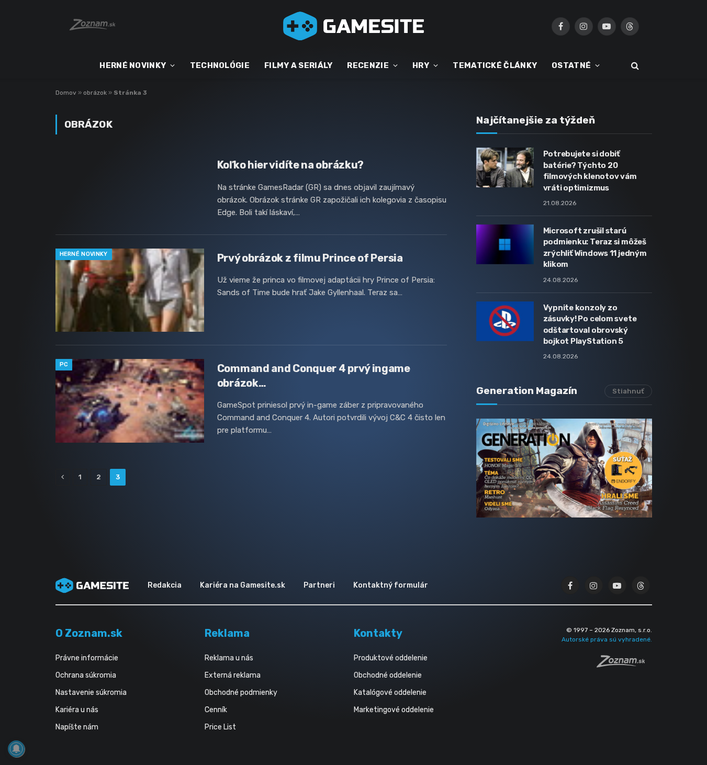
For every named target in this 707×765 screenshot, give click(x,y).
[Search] (634, 65)
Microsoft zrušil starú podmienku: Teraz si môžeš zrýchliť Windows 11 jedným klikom (595, 247)
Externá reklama (233, 675)
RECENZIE (367, 65)
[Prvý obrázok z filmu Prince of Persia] (129, 290)
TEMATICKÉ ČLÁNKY (495, 65)
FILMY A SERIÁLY (298, 65)
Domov (65, 92)
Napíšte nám (76, 727)
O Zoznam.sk (88, 633)
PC (64, 364)
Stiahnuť (628, 391)
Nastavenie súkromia (91, 692)
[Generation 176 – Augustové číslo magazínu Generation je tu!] (564, 468)
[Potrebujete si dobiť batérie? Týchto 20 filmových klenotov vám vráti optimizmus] (505, 167)
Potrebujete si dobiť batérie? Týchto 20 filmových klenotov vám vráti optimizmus (590, 170)
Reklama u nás (229, 658)
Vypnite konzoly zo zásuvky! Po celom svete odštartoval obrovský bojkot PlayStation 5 (590, 324)
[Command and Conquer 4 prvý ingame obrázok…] (129, 401)
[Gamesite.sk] (354, 26)
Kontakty (378, 633)
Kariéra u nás (76, 709)
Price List (220, 727)
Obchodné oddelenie (388, 675)
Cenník (216, 709)
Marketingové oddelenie (394, 709)
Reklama (227, 633)
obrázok (95, 92)
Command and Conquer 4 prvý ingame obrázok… (313, 375)
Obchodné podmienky (241, 692)
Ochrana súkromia (85, 675)
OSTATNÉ (571, 65)
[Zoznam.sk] (624, 664)
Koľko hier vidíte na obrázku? (290, 165)
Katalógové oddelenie (390, 692)
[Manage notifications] (16, 748)
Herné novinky (84, 254)
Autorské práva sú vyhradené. (607, 639)
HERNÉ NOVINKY (132, 65)
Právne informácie (86, 658)
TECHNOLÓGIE (220, 65)
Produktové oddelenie (391, 658)
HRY (420, 65)
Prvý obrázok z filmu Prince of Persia (310, 258)
